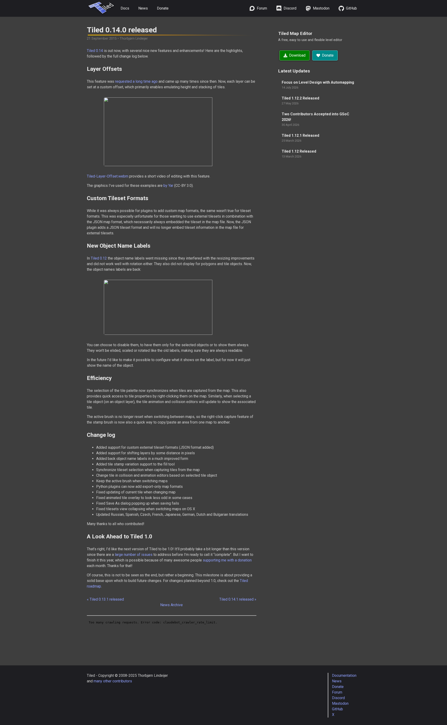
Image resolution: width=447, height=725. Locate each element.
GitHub (337, 709)
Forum (337, 692)
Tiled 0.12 (99, 258)
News (143, 8)
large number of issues (133, 554)
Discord (338, 698)
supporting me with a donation (227, 560)
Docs (125, 8)
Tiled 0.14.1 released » (237, 599)
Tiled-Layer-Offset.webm (107, 176)
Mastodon (340, 703)
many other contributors (113, 681)
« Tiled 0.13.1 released (105, 599)
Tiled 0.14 (95, 50)
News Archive (171, 605)
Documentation (344, 675)
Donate (163, 8)
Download (297, 55)
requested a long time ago (136, 81)
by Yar (168, 185)
